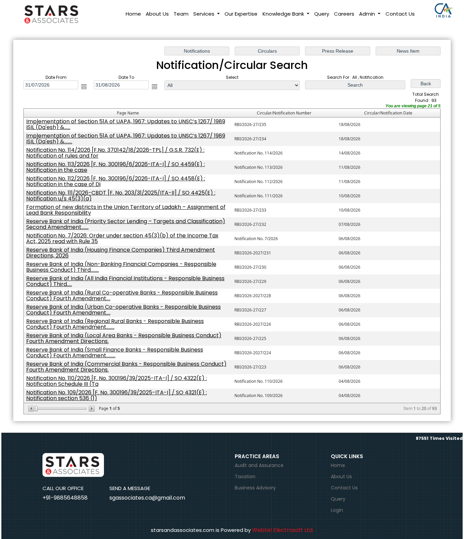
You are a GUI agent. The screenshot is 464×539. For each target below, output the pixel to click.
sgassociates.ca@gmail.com (147, 498)
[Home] (58, 13)
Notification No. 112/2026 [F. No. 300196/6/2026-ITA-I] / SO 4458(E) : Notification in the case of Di (115, 181)
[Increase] (91, 408)
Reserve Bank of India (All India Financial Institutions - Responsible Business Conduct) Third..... (125, 281)
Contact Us (400, 13)
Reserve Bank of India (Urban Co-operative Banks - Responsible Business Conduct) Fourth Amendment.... (123, 310)
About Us (157, 13)
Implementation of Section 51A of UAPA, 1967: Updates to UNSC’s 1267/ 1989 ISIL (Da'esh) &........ (125, 138)
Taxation (245, 476)
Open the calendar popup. (84, 86)
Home (133, 13)
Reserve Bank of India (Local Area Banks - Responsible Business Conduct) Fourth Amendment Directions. (123, 338)
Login (337, 510)
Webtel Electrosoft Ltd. (283, 530)
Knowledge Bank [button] (284, 13)
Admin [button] (367, 13)
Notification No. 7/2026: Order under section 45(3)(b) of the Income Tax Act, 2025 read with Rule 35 (122, 238)
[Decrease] (32, 408)
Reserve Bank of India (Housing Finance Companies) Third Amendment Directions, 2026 (120, 252)
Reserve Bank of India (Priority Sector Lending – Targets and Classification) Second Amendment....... (125, 224)
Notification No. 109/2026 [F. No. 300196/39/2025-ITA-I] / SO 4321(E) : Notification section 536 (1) (116, 395)
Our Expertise (241, 13)
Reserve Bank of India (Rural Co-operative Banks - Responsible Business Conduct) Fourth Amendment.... (122, 295)
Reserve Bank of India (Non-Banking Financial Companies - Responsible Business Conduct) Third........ (121, 267)
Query (321, 13)
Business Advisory (255, 487)
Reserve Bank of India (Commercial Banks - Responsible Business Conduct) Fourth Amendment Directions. (126, 367)
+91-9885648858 (65, 498)
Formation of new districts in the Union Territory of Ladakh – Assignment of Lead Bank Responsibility (126, 210)
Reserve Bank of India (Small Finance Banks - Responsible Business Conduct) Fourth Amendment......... (114, 352)
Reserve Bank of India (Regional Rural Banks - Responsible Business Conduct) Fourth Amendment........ (115, 324)
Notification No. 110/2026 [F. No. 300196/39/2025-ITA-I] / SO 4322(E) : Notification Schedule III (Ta (116, 381)
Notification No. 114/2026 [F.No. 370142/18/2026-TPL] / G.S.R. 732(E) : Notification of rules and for (115, 153)
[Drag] (36, 408)
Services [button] (204, 13)
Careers (344, 13)
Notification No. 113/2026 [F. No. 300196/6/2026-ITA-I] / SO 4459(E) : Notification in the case (115, 167)
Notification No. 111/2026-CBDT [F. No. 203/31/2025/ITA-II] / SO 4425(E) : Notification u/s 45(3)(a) (120, 195)
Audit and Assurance (259, 465)
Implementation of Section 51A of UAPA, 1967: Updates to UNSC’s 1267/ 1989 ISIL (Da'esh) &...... (125, 124)
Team (181, 13)
